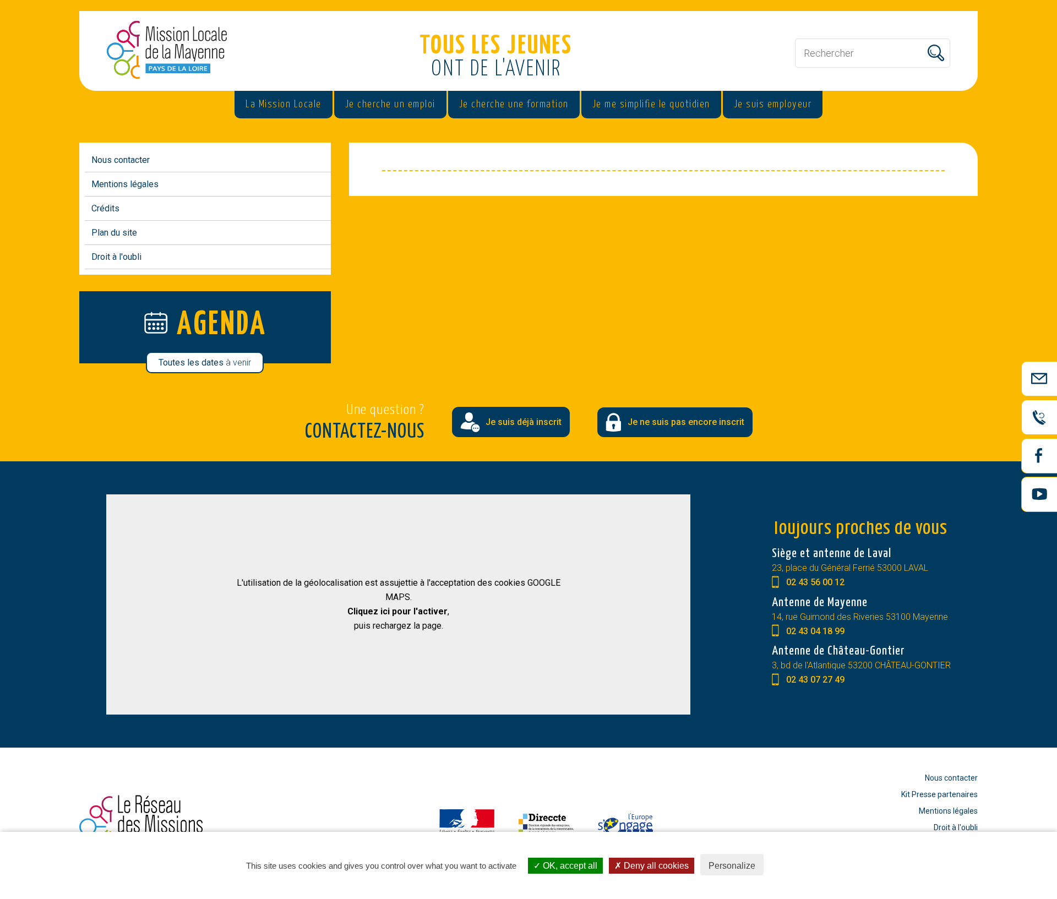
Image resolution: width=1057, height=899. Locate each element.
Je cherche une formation (514, 104)
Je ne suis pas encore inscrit (686, 422)
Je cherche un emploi (390, 104)
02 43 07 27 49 (815, 679)
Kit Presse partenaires (939, 794)
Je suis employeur (773, 104)
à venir (205, 362)
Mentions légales (125, 184)
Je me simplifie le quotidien (651, 104)
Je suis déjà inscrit (524, 422)
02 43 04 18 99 (815, 631)
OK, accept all (569, 865)
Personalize (732, 865)
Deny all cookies (655, 865)
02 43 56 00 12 (815, 582)
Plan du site (114, 232)
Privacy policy (791, 865)
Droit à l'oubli (116, 257)
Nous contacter (120, 160)
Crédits (105, 208)
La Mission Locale (284, 104)
